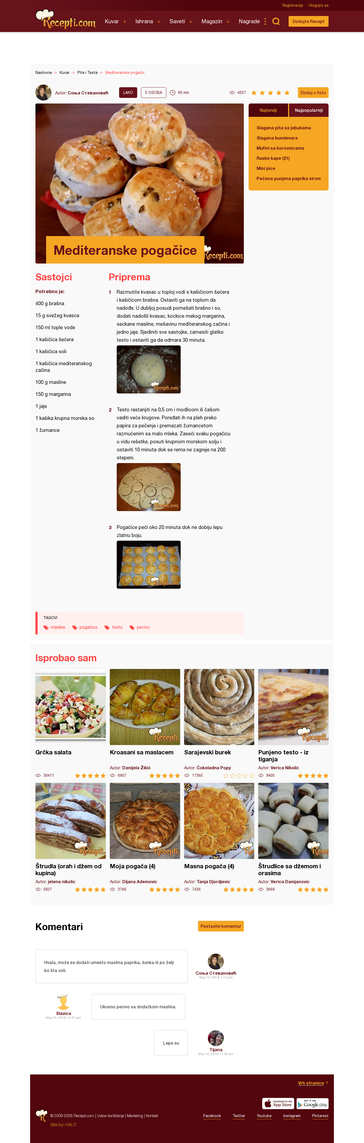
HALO (70, 1124)
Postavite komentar (221, 926)
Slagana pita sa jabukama (284, 127)
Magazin (211, 21)
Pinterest (320, 1116)
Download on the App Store (278, 1103)
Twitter (239, 1116)
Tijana (216, 1049)
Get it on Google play (313, 1103)
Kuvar (112, 21)
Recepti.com (66, 19)
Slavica (63, 1013)
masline (58, 627)
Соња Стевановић (88, 92)
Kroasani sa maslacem (145, 723)
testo (117, 627)
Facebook (212, 1116)
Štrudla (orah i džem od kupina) (70, 837)
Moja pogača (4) (145, 837)
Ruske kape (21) (273, 158)
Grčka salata (70, 723)
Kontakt (152, 1115)
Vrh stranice (311, 1082)
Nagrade (249, 21)
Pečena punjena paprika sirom (289, 178)
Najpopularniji (309, 110)
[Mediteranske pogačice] (173, 369)
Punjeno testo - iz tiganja (293, 723)
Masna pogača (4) (219, 837)
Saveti (177, 21)
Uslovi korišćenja (110, 1115)
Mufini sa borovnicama (280, 147)
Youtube (264, 1116)
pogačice (89, 627)
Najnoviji (268, 110)
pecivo (143, 627)
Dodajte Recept (309, 21)
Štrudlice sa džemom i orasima (293, 837)
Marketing (135, 1115)
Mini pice (266, 168)
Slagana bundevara (277, 137)
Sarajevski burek (219, 723)
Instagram (292, 1116)
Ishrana (144, 21)
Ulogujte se (319, 5)
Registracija (292, 5)
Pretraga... (276, 21)
